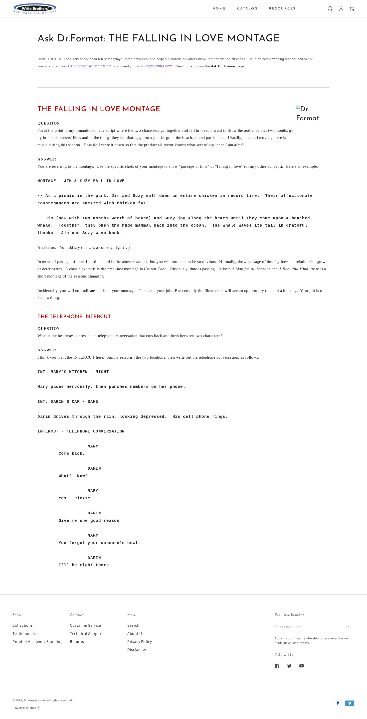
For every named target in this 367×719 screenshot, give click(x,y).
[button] (330, 8)
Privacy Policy (139, 641)
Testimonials (24, 633)
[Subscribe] (348, 626)
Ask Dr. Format (223, 66)
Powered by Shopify (26, 708)
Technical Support (86, 633)
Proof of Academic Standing (37, 641)
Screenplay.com (35, 700)
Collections (22, 625)
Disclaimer (136, 649)
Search (133, 625)
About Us (135, 633)
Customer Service (85, 625)
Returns (77, 641)
